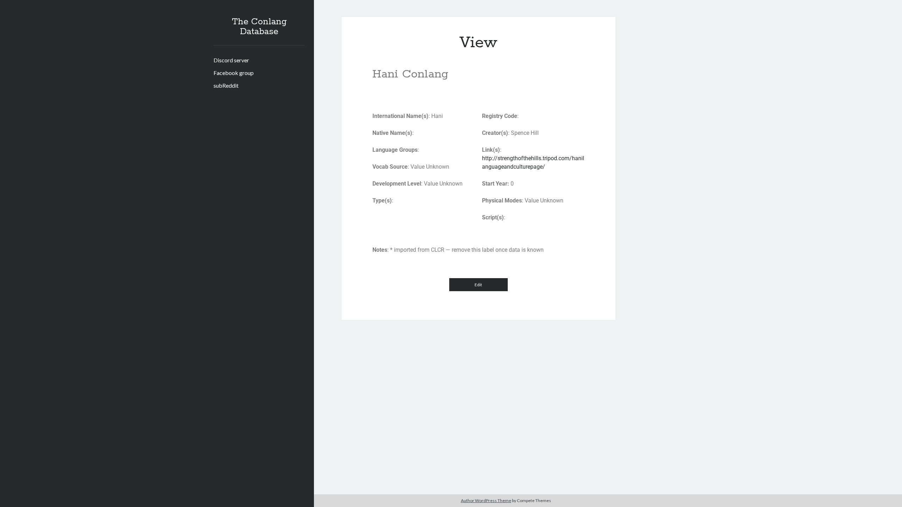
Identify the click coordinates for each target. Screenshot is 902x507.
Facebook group (234, 72)
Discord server (231, 60)
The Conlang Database (259, 26)
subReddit (226, 85)
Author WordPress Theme (486, 500)
